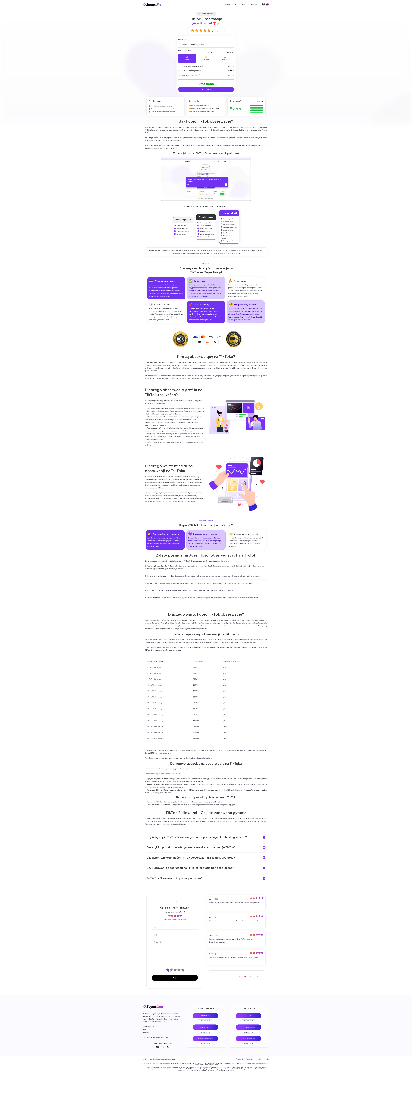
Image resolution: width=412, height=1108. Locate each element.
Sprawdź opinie (217, 32)
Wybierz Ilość (183, 39)
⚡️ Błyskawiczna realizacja (208, 66)
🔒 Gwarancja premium (208, 75)
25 (251, 976)
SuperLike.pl (153, 1059)
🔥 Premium (225, 58)
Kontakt (254, 4)
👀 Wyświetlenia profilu (208, 71)
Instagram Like (205, 1016)
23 (239, 976)
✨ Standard (187, 58)
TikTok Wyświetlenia (248, 1038)
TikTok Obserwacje (248, 1027)
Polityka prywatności (253, 1059)
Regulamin (240, 1059)
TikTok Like (248, 1016)
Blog (243, 4)
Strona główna (148, 1026)
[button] (190, 50)
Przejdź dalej (205, 89)
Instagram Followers (205, 1027)
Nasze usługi (230, 4)
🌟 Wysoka (206, 58)
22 (232, 976)
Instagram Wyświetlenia (205, 1038)
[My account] (263, 4)
